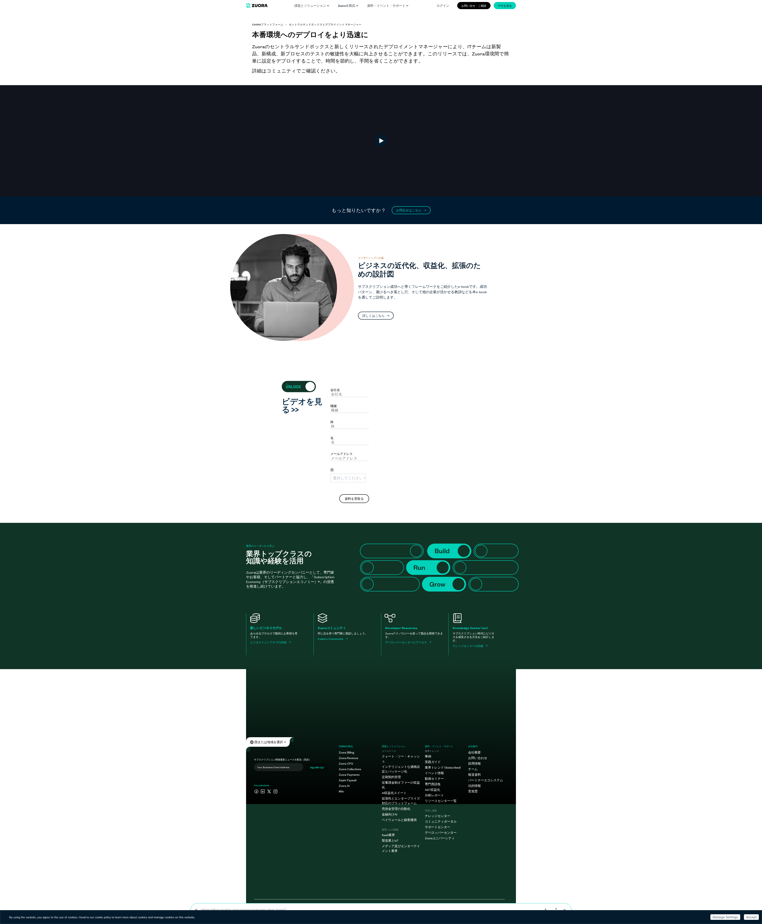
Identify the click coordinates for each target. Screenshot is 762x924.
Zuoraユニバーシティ (440, 838)
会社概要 (474, 752)
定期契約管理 (391, 777)
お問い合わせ (477, 758)
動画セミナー (434, 778)
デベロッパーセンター (441, 832)
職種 (333, 406)
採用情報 (474, 763)
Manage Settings (725, 917)
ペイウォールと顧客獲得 (399, 820)
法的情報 (474, 785)
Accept (751, 917)
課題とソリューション (310, 5)
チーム (473, 769)
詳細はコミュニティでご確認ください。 (296, 71)
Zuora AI (344, 785)
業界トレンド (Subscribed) (443, 767)
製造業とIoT (390, 840)
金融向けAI (389, 814)
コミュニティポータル (441, 821)
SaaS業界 (388, 835)
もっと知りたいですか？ (359, 210)
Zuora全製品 (346, 5)
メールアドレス (341, 454)
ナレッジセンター (437, 816)
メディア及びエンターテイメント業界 (401, 848)
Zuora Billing (346, 752)
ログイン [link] (443, 5)
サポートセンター (437, 827)
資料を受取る (354, 498)
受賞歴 (473, 791)
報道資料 (474, 774)
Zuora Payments (349, 774)
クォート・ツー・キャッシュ (401, 758)
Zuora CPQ (346, 763)
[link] (256, 5)
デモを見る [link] (505, 5)
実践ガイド (433, 762)
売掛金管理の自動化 (396, 808)
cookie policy (103, 917)
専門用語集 (433, 784)
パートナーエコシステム (485, 780)
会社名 (335, 390)
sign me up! (317, 767)
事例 (428, 756)
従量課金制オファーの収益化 (401, 784)
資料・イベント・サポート (386, 5)
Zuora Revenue (348, 758)
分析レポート (434, 795)
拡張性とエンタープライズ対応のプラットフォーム (401, 800)
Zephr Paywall (347, 780)
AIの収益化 (432, 789)
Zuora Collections (350, 769)
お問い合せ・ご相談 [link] (473, 5)
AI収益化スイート (394, 793)
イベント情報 (434, 773)
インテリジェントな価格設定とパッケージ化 (401, 768)
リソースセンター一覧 (441, 801)
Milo (341, 791)
